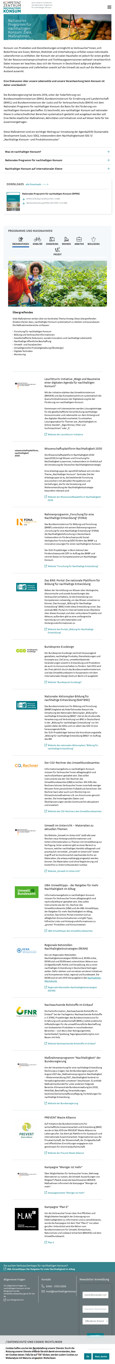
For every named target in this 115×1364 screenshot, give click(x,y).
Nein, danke (101, 1356)
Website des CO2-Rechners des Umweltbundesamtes (75, 811)
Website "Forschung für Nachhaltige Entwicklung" (73, 566)
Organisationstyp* (91, 1315)
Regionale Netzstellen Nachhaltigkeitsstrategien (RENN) (72, 989)
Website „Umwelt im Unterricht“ (64, 871)
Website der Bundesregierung (63, 1103)
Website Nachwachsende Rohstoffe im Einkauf (72, 1043)
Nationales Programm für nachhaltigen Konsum (33, 160)
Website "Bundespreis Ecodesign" (65, 682)
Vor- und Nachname (92, 1303)
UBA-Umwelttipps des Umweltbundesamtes (70, 930)
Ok (87, 1356)
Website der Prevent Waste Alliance (66, 1152)
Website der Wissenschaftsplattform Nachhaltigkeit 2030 (74, 498)
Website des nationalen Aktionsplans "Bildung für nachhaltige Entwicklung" (73, 747)
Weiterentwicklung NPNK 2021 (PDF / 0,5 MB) (46, 203)
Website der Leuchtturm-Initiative (65, 434)
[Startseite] (12, 6)
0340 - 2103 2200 (56, 1286)
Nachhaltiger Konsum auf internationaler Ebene (33, 168)
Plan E (51, 1242)
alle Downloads (33, 184)
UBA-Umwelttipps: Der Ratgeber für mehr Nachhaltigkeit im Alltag (41, 1269)
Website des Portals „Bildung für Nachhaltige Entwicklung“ (70, 631)
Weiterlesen (49, 1357)
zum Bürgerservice (15, 1299)
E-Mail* (86, 1289)
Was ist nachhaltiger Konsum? (23, 151)
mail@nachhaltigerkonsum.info (59, 1291)
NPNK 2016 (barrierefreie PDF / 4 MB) (43, 198)
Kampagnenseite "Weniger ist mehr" (66, 1192)
